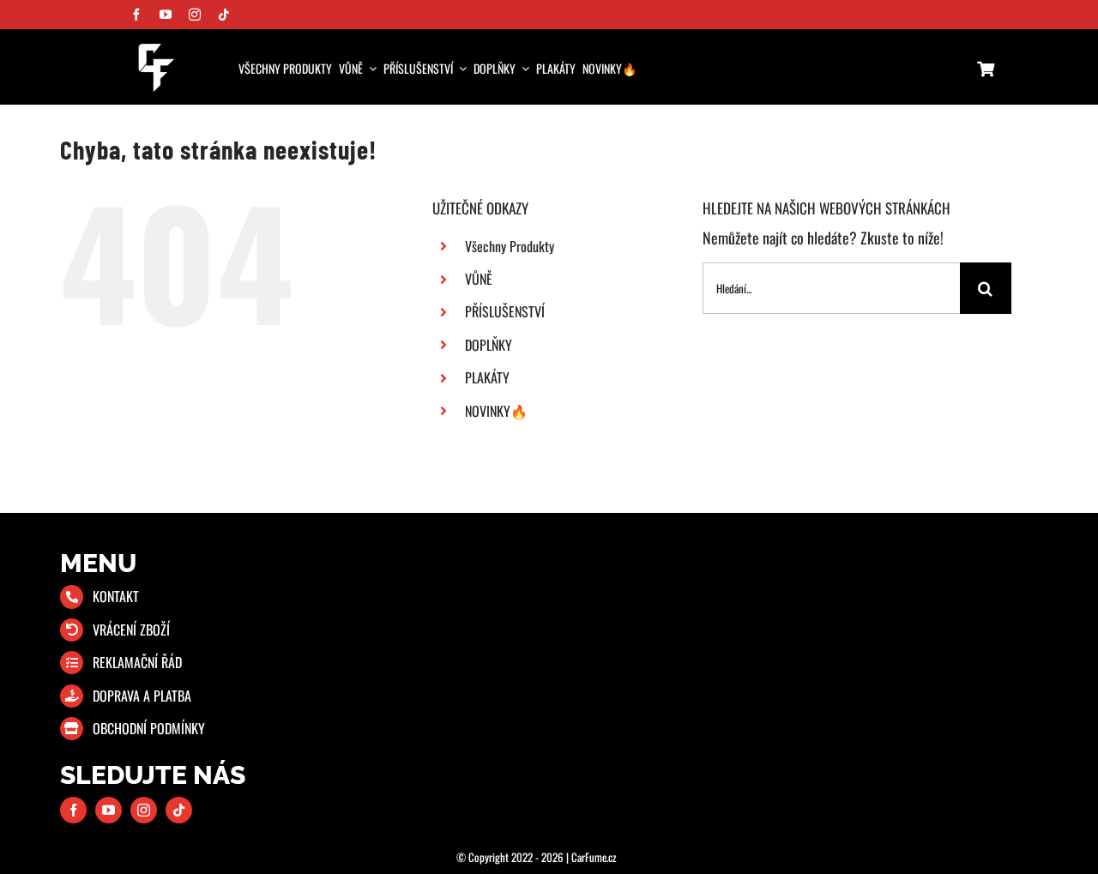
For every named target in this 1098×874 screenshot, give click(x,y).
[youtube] (166, 15)
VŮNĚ (478, 278)
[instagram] (195, 15)
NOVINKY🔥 (496, 411)
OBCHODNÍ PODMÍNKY (149, 728)
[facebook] (136, 15)
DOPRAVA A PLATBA (142, 695)
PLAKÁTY (487, 377)
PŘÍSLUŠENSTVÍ (505, 311)
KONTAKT (116, 596)
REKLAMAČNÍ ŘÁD (137, 662)
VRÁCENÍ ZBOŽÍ (131, 629)
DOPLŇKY (488, 345)
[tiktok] (224, 15)
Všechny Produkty (509, 246)
